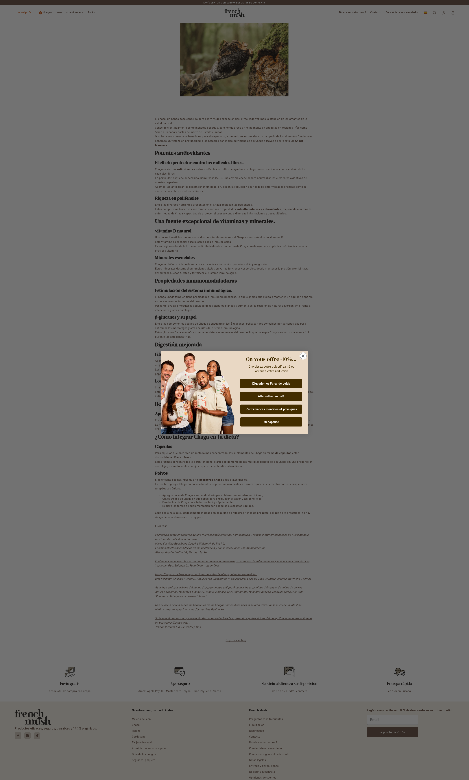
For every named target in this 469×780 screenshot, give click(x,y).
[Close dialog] (303, 356)
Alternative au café (271, 396)
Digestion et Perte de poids (271, 383)
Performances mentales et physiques (271, 409)
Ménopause (271, 422)
